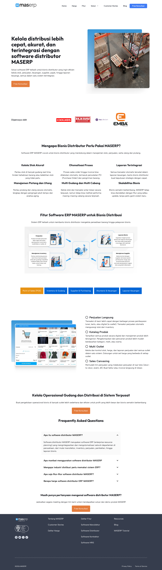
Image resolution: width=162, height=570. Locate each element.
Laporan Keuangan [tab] (131, 291)
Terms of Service (141, 566)
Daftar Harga (54, 530)
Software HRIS (87, 542)
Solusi (93, 6)
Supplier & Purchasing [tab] (81, 291)
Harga (74, 6)
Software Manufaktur (90, 525)
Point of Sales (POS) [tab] (32, 291)
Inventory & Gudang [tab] (56, 291)
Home (64, 6)
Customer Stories (111, 6)
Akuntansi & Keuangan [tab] (106, 291)
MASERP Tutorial (121, 530)
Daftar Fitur (86, 519)
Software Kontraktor (90, 536)
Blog (125, 6)
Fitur (84, 6)
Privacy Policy (127, 566)
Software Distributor (90, 530)
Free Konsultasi (138, 6)
